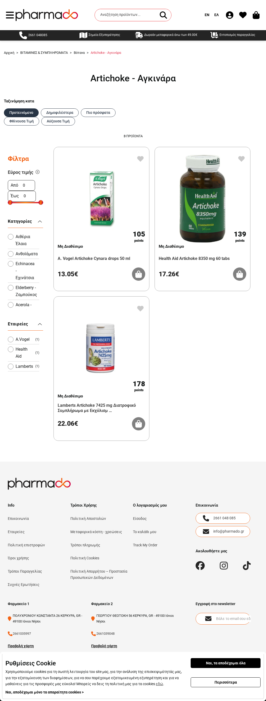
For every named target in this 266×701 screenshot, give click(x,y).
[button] (10, 15)
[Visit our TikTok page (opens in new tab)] (247, 565)
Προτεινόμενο (21, 112)
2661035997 (22, 634)
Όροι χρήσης (18, 558)
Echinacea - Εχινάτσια (25, 270)
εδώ (159, 684)
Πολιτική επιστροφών (26, 545)
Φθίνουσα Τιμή (21, 121)
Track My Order (145, 545)
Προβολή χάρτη (21, 646)
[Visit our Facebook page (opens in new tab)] (200, 565)
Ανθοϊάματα (27, 253)
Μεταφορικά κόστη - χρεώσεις (96, 532)
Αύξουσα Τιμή (58, 121)
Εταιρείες (16, 532)
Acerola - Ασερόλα (24, 308)
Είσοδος (140, 518)
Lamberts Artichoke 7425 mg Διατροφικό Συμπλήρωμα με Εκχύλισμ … (97, 408)
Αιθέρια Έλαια (23, 240)
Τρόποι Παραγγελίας (25, 571)
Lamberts (27, 366)
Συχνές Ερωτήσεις (23, 584)
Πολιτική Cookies (84, 558)
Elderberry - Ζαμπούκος (26, 291)
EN (207, 15)
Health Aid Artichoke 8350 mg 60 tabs (194, 258)
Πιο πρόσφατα (98, 112)
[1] (37, 172)
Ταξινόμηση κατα (19, 101)
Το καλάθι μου (144, 532)
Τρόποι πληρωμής (85, 545)
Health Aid (27, 353)
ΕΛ (216, 15)
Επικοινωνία (18, 518)
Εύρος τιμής (20, 172)
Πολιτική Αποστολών (88, 518)
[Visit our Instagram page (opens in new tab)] (224, 566)
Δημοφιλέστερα (59, 112)
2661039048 (105, 634)
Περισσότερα (226, 682)
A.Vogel (27, 339)
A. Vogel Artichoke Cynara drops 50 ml (94, 258)
